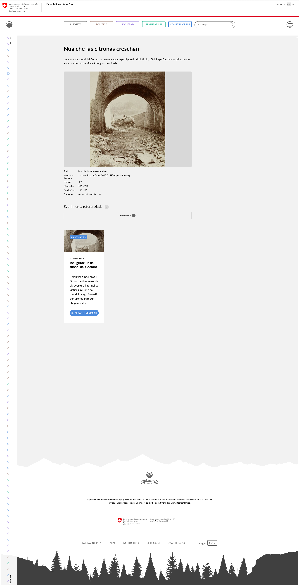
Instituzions (131, 542)
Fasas (112, 542)
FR (281, 4)
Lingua (203, 542)
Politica (101, 24)
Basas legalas (176, 542)
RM (288, 4)
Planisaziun (154, 24)
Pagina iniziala (92, 542)
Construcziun (180, 24)
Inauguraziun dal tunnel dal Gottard (83, 264)
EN (293, 4)
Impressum (153, 542)
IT (285, 4)
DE (277, 4)
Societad (128, 24)
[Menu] (290, 24)
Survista (75, 24)
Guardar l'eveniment (84, 313)
